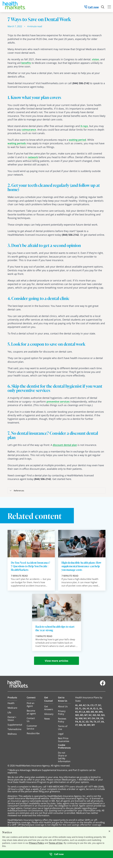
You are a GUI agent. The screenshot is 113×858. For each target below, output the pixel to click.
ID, (94, 708)
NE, (99, 715)
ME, (93, 711)
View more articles (56, 660)
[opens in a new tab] (102, 685)
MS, (82, 715)
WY (93, 724)
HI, (88, 708)
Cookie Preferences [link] (64, 746)
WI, (85, 724)
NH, (103, 715)
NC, (90, 715)
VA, (102, 721)
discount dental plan (65, 445)
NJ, (76, 718)
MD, (88, 711)
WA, (81, 724)
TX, (95, 721)
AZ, (84, 705)
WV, (89, 724)
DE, (77, 708)
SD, (87, 721)
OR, (102, 718)
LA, (84, 711)
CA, (88, 705)
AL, (77, 705)
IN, (100, 708)
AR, (80, 705)
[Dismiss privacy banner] (109, 831)
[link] (95, 59)
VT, (76, 724)
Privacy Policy (36, 843)
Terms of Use (56, 843)
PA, (77, 721)
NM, (81, 718)
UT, (99, 721)
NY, (89, 718)
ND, (95, 715)
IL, (97, 708)
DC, (100, 705)
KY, (80, 711)
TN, (91, 721)
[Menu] (109, 7)
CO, (92, 705)
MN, (101, 711)
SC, (83, 721)
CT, (96, 705)
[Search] (102, 7)
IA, (91, 708)
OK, (98, 718)
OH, (94, 718)
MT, (86, 715)
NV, (85, 718)
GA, (84, 708)
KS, (76, 711)
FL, (80, 708)
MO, (77, 715)
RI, (80, 721)
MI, (96, 711)
